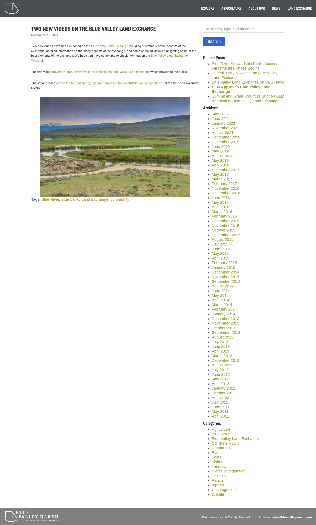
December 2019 (225, 142)
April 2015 (220, 258)
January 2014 (223, 314)
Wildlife (218, 494)
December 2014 (225, 272)
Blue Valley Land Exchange (109, 46)
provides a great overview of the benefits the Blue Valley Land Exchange (100, 71)
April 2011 (220, 416)
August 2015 (222, 239)
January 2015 (223, 267)
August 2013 (222, 337)
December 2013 (225, 319)
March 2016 (222, 212)
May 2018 (220, 160)
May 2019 (220, 151)
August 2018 (222, 156)
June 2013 (221, 346)
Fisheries (219, 462)
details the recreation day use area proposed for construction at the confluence (110, 83)
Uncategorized (224, 490)
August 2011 (222, 398)
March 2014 (222, 305)
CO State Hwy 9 (225, 443)
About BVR (257, 8)
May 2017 (220, 174)
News (276, 8)
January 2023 (223, 123)
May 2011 (220, 411)
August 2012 (222, 365)
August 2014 (222, 286)
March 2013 (222, 356)
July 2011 (220, 402)
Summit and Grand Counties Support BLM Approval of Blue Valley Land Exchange (248, 98)
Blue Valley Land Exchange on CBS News (248, 82)
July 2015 (220, 244)
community (119, 199)
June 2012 (221, 374)
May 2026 (220, 114)
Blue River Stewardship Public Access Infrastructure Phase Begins (244, 66)
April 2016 (220, 207)
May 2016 (220, 202)
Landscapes (222, 466)
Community (221, 448)
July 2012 (220, 370)
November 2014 (225, 277)
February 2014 (224, 309)
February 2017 (224, 184)
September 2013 (226, 332)
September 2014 (226, 281)
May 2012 (220, 379)
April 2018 (220, 165)
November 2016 (225, 188)
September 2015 (226, 235)
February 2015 (224, 263)
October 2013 (223, 328)
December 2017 (225, 170)
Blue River (50, 199)
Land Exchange (300, 8)
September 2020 (226, 137)
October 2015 (223, 230)
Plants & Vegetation (228, 471)
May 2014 (220, 295)
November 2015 (225, 226)
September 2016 (226, 193)
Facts (216, 457)
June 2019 (221, 146)
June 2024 (221, 118)
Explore (207, 8)
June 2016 (221, 198)
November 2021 (225, 128)
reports (218, 485)
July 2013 (220, 342)
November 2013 (225, 323)
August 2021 (222, 132)
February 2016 (224, 216)
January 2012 (223, 388)
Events (218, 452)
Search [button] (214, 41)
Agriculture (231, 8)
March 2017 (222, 179)
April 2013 (220, 351)
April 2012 (220, 384)
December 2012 (225, 360)
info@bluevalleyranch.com (292, 517)
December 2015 (225, 221)
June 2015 (221, 249)
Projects (219, 476)
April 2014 (220, 300)
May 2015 (220, 253)
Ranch (217, 480)
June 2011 (221, 407)
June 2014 (221, 291)
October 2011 (223, 393)
